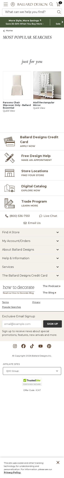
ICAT (38, 390)
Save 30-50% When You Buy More (24, 24)
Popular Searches (11, 307)
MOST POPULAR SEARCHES (27, 37)
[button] (5, 4)
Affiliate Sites (11, 364)
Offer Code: (29, 390)
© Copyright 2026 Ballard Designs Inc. (32, 355)
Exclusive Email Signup (18, 316)
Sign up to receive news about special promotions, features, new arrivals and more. (29, 333)
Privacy (36, 302)
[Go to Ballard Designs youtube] (40, 346)
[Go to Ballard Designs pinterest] (49, 346)
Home (9, 30)
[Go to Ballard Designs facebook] (23, 346)
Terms (5, 302)
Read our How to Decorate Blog (18, 293)
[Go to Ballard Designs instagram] (15, 346)
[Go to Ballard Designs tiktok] (32, 346)
